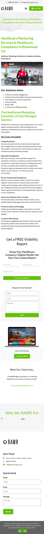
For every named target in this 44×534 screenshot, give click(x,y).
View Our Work (22, 356)
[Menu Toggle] (26, 8)
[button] (3, 382)
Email (5, 487)
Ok (20, 531)
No (25, 531)
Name (5, 477)
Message (6, 496)
